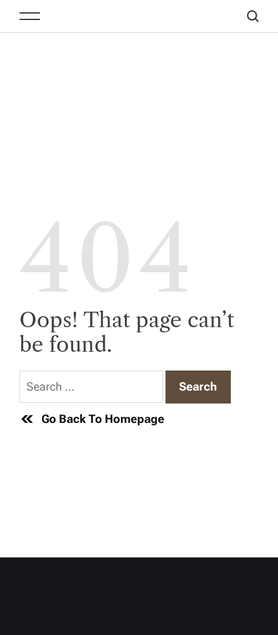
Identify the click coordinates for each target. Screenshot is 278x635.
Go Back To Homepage (102, 418)
